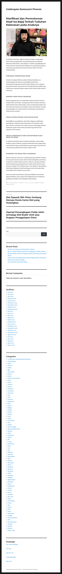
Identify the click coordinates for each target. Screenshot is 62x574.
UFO (9, 520)
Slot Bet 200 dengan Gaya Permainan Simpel (21, 249)
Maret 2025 (11, 320)
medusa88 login (11, 557)
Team (9, 511)
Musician (10, 467)
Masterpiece (11, 456)
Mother (10, 460)
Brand (9, 382)
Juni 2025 (10, 313)
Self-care (10, 496)
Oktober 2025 (12, 307)
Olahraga (10, 475)
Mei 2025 (10, 315)
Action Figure (12, 361)
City (9, 395)
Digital (10, 408)
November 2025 (12, 305)
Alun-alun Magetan (34, 182)
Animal (10, 365)
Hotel (9, 433)
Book (9, 380)
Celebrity (10, 389)
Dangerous (11, 401)
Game (9, 418)
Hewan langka (12, 427)
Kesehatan (11, 443)
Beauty (10, 374)
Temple (10, 515)
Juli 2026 (10, 292)
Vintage (10, 524)
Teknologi (11, 513)
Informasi (11, 435)
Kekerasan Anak (10, 184)
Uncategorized (12, 522)
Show (9, 498)
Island (9, 437)
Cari (7, 231)
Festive (10, 412)
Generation (11, 420)
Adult (9, 363)
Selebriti (10, 494)
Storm (9, 507)
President (10, 482)
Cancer (10, 386)
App (9, 369)
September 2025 (13, 309)
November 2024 (12, 328)
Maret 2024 (11, 345)
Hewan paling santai (14, 429)
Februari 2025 (12, 322)
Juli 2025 (10, 311)
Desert (10, 405)
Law (9, 448)
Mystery (10, 469)
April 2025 (11, 317)
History (10, 431)
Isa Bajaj (42, 182)
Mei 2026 (10, 296)
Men (9, 458)
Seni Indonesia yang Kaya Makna (18, 262)
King (9, 446)
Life (9, 450)
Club (9, 397)
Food (9, 416)
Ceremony (11, 391)
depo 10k (8, 561)
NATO (9, 473)
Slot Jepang (11, 501)
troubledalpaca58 (12, 182)
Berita (26, 182)
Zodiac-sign (11, 530)
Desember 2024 (12, 326)
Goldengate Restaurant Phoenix (24, 9)
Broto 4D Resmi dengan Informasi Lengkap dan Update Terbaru (27, 251)
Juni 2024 (10, 339)
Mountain (11, 462)
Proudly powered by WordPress (30, 569)
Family (10, 410)
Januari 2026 (11, 300)
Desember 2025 (12, 303)
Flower (10, 414)
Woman (10, 526)
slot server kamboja (12, 544)
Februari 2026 (12, 298)
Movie (9, 465)
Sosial (9, 503)
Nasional (10, 471)
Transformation (12, 517)
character (10, 393)
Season (10, 490)
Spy (9, 505)
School (10, 488)
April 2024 (11, 343)
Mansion (10, 454)
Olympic (10, 477)
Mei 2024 (10, 341)
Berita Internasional (14, 378)
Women (10, 528)
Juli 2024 (10, 336)
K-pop (10, 441)
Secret (9, 492)
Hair (9, 422)
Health (10, 424)
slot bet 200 (9, 553)
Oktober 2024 (12, 330)
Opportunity (11, 479)
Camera (10, 384)
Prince (9, 484)
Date (9, 403)
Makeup (10, 452)
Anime (10, 367)
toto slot (8, 548)
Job (9, 439)
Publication (11, 486)
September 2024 (13, 332)
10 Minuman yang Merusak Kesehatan (19, 359)
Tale (9, 509)
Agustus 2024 (12, 334)
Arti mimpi (11, 372)
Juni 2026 (10, 294)
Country (10, 399)
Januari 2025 (11, 324)
